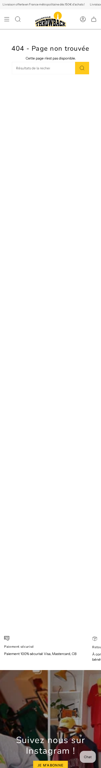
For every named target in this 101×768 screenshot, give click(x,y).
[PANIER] (93, 19)
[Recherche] (82, 68)
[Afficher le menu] (7, 19)
